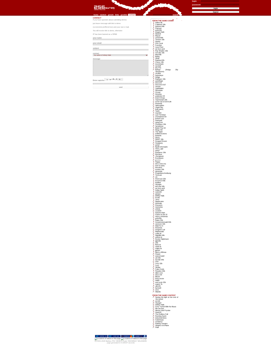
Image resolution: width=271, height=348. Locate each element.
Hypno (157, 41)
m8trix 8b (158, 23)
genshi (111, 15)
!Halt (157, 327)
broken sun (159, 119)
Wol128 (158, 34)
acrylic (157, 301)
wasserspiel (159, 256)
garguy (158, 194)
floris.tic (158, 245)
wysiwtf (158, 66)
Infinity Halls (159, 196)
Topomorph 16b (161, 100)
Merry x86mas (160, 252)
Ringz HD (159, 130)
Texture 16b (159, 39)
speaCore (159, 122)
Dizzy (157, 137)
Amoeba (158, 94)
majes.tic (158, 248)
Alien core (159, 273)
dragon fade (159, 32)
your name (97, 38)
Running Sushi (160, 316)
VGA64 (158, 73)
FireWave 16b (160, 124)
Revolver (158, 154)
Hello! (157, 280)
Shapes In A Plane (162, 325)
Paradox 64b (160, 271)
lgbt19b (158, 241)
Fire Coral (159, 43)
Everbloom (159, 158)
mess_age (159, 149)
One (157, 262)
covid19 (158, 211)
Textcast (158, 175)
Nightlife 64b (160, 235)
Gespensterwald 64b (163, 222)
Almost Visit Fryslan (162, 310)
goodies (124, 15)
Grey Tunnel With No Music (165, 307)
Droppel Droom (161, 141)
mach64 (158, 113)
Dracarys (158, 205)
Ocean (157, 92)
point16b (158, 30)
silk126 (158, 286)
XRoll (157, 58)
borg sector (159, 278)
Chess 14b (159, 62)
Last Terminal (160, 115)
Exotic (157, 198)
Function (158, 45)
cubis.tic (158, 233)
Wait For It (159, 226)
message (96, 59)
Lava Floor (159, 47)
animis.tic (158, 237)
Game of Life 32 (161, 214)
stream (158, 87)
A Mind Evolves (161, 134)
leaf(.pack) (159, 109)
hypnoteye (159, 75)
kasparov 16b (160, 152)
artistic (157, 209)
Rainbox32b (159, 60)
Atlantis (158, 292)
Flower (157, 254)
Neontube (159, 90)
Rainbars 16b (160, 79)
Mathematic (159, 231)
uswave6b (159, 38)
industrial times (161, 318)
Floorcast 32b (160, 179)
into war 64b (160, 186)
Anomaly (158, 203)
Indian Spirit (159, 190)
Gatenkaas (159, 320)
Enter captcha (98, 80)
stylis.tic (158, 246)
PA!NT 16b (159, 139)
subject (96, 48)
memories (159, 207)
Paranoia (158, 103)
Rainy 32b (159, 220)
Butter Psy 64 (160, 128)
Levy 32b (158, 263)
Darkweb (158, 120)
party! (157, 145)
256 (156, 243)
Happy (157, 162)
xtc (156, 177)
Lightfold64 (159, 88)
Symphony (159, 126)
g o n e (157, 160)
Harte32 (158, 312)
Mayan (157, 36)
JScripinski (159, 156)
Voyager (158, 184)
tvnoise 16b (159, 169)
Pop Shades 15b (161, 51)
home (96, 15)
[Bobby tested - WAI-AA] (140, 337)
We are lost (159, 308)
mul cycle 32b (160, 282)
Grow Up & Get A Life (163, 102)
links (117, 15)
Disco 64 (158, 275)
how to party (160, 166)
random (103, 15)
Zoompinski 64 (160, 117)
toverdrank (159, 64)
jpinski (157, 250)
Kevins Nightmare (162, 239)
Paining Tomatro (161, 323)
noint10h (158, 192)
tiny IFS (158, 68)
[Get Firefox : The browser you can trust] (127, 337)
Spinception (159, 105)
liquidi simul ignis (161, 147)
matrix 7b (158, 284)
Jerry (157, 199)
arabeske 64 (160, 96)
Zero (157, 290)
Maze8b (158, 55)
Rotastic (158, 135)
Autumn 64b (159, 26)
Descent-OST (160, 85)
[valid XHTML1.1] (101, 337)
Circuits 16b (159, 53)
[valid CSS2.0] (114, 337)
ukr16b (158, 258)
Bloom (157, 277)
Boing (157, 56)
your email (97, 43)
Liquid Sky (159, 107)
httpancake (159, 201)
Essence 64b (160, 181)
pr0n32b (158, 218)
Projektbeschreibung (163, 173)
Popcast (158, 28)
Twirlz (157, 111)
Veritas (157, 267)
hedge (157, 77)
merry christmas (161, 216)
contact (132, 15)
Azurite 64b (159, 260)
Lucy (157, 265)
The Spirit (158, 132)
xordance (158, 322)
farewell (158, 288)
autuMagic (159, 81)
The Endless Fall (161, 314)
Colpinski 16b (160, 24)
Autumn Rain (160, 213)
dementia (158, 171)
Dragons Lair (160, 230)
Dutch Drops (160, 98)
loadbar (158, 182)
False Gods (159, 269)
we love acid (160, 49)
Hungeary (159, 143)
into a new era (160, 164)
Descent (158, 83)
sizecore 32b (160, 224)
